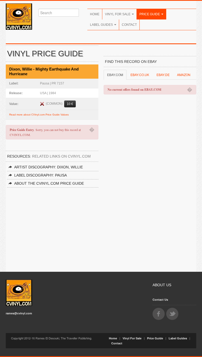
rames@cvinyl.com (19, 313)
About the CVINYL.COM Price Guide (49, 183)
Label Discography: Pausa (40, 175)
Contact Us (160, 299)
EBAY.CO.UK (139, 74)
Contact (129, 25)
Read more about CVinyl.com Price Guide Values (39, 114)
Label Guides (102, 25)
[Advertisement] (52, 227)
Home (94, 14)
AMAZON (183, 74)
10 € (70, 104)
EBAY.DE (163, 74)
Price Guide (150, 14)
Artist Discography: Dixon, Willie (48, 167)
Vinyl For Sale (118, 14)
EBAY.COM (115, 74)
